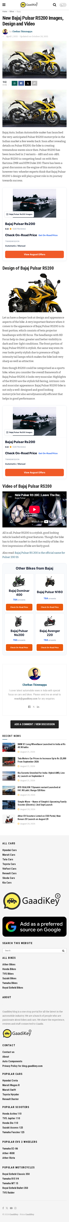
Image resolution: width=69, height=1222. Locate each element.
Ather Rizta (8, 1157)
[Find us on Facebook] (3, 1208)
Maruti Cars (8, 854)
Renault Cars (9, 873)
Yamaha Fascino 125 (13, 1132)
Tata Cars (7, 859)
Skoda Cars (8, 878)
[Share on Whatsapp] (14, 83)
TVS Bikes (8, 973)
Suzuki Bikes (9, 978)
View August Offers (34, 254)
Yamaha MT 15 (10, 1183)
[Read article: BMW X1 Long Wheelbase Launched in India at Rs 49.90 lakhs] (8, 747)
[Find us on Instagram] (15, 1208)
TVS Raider (8, 1192)
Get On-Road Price (48, 235)
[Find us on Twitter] (7, 1208)
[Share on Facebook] (21, 83)
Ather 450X (8, 1153)
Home (4, 11)
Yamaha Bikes (9, 983)
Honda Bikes (9, 969)
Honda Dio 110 (10, 1122)
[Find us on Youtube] (11, 1208)
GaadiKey (13, 1214)
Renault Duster (10, 1099)
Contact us (8, 1052)
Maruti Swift (9, 1089)
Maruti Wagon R (11, 1085)
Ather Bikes (8, 964)
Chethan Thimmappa (22, 31)
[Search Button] (54, 5)
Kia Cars (7, 882)
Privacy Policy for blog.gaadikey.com (22, 1065)
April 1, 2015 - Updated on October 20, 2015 (27, 36)
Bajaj (19, 11)
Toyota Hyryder (10, 1094)
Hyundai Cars (9, 850)
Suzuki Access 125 (12, 1127)
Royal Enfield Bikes (12, 987)
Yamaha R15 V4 (10, 1178)
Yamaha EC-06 (10, 1148)
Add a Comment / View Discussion (34, 724)
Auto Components (12, 1061)
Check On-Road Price (19, 607)
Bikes (12, 11)
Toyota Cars (9, 864)
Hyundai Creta (10, 1080)
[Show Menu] (3, 5)
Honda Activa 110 (11, 1113)
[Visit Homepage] (29, 5)
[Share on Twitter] (28, 83)
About (5, 1056)
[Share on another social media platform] (34, 83)
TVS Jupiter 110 (11, 1118)
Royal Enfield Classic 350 (16, 1174)
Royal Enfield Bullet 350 (15, 1187)
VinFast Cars (9, 868)
